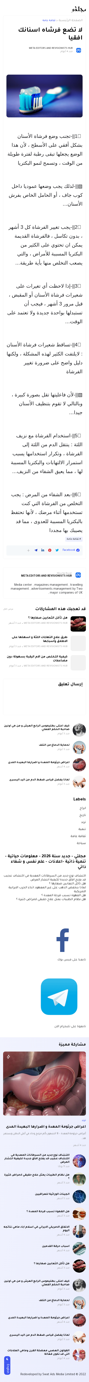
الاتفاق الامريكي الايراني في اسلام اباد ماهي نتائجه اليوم (37, 1229)
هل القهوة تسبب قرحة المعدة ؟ (63, 895)
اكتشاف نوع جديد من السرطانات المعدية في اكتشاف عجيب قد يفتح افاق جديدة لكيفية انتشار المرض (37, 1159)
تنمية (82, 829)
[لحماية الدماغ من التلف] (79, 747)
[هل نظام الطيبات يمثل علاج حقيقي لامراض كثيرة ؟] (79, 1179)
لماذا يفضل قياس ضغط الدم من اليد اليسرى (39, 780)
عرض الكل (8, 609)
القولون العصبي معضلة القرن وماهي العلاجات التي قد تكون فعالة (38, 1352)
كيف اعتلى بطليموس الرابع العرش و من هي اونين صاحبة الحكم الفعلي (37, 728)
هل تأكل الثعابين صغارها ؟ (47, 618)
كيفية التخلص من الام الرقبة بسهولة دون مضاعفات (37, 659)
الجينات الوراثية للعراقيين (52, 1194)
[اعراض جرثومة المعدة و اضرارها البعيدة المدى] (79, 764)
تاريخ (82, 815)
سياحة (81, 843)
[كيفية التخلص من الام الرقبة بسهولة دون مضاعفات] (78, 662)
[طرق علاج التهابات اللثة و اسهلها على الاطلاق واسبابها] (78, 643)
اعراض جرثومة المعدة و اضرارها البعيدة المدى (39, 762)
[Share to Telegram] (36, 550)
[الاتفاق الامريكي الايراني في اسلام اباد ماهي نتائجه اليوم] (79, 1231)
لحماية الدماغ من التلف (54, 745)
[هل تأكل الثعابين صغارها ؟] (78, 624)
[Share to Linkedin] (42, 550)
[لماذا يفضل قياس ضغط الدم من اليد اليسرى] (79, 782)
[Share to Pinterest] (49, 550)
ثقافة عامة (48, 20)
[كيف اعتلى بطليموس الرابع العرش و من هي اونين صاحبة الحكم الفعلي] (79, 730)
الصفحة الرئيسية (71, 20)
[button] (28, 550)
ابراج (83, 808)
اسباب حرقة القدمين (56, 1246)
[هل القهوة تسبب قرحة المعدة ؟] (79, 1214)
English (7, 1368)
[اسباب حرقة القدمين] (79, 1248)
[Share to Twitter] (57, 550)
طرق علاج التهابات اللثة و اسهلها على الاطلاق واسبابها (39, 639)
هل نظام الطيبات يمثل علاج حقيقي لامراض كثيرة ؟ (51, 899)
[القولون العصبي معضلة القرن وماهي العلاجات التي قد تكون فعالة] (79, 1355)
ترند (83, 822)
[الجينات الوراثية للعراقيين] (79, 1196)
